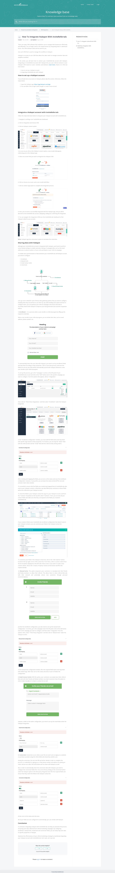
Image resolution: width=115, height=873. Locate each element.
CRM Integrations (44, 30)
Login (98, 4)
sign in (39, 859)
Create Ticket (90, 4)
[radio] (38, 848)
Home (82, 4)
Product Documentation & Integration (29, 30)
